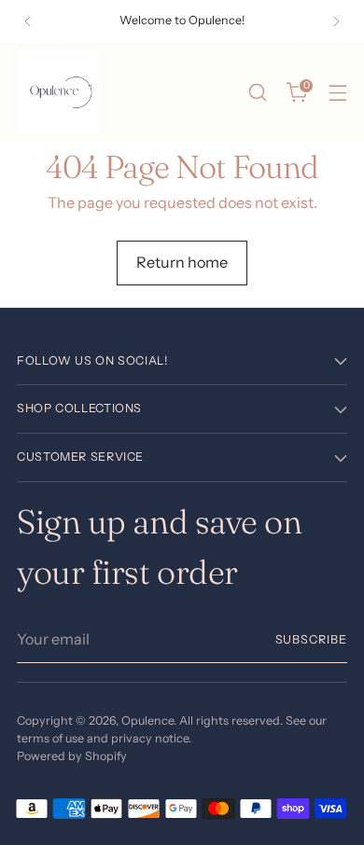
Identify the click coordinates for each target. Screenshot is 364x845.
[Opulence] (59, 92)
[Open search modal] (257, 93)
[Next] (336, 21)
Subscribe (311, 639)
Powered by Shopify (72, 756)
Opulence (147, 720)
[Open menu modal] (337, 93)
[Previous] (28, 21)
